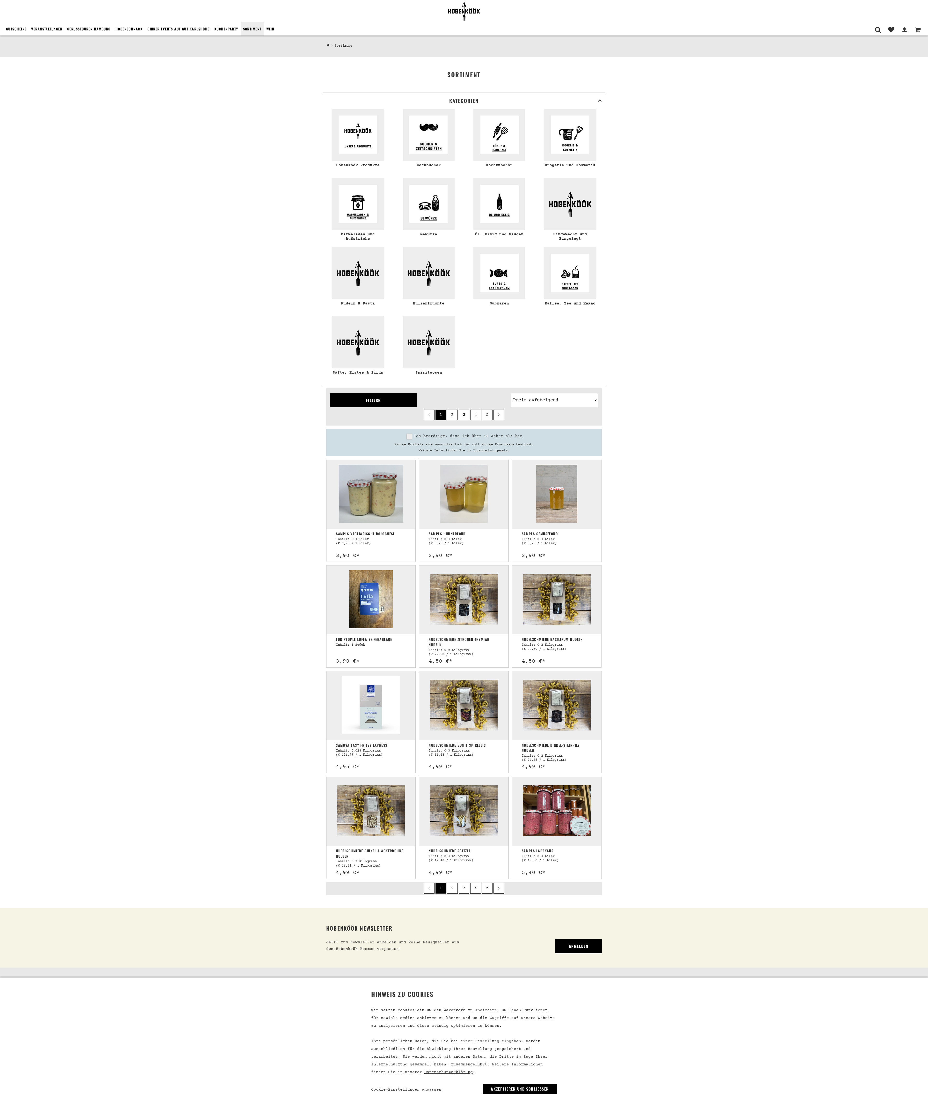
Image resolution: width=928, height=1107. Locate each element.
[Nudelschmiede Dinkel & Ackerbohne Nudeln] (371, 811)
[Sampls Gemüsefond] (556, 494)
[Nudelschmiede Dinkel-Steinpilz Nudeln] (557, 706)
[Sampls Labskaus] (557, 811)
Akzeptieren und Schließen (520, 1089)
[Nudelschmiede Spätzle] (464, 811)
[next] (498, 415)
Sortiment (252, 28)
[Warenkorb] (917, 30)
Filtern (373, 400)
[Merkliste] (891, 30)
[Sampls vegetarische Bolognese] (371, 494)
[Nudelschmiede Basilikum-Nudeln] (557, 600)
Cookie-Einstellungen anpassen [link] (406, 1089)
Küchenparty (226, 28)
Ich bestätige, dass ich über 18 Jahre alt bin (468, 436)
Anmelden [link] (578, 946)
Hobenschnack (129, 28)
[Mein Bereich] (904, 30)
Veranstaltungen (46, 28)
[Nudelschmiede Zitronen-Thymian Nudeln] (464, 600)
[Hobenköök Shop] (464, 11)
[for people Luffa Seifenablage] (371, 599)
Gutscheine (16, 28)
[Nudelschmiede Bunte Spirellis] (464, 706)
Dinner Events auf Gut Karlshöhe (178, 28)
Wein (270, 28)
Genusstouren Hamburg (89, 28)
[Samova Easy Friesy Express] (371, 705)
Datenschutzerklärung (448, 1072)
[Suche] (877, 30)
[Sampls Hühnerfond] (464, 494)
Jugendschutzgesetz (490, 451)
